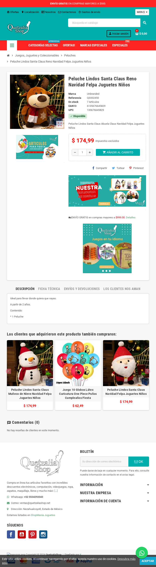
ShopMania (37, 515)
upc (71, 109)
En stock (73, 101)
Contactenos (68, 12)
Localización (30, 12)
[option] (30, 375)
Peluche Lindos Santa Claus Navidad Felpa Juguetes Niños (126, 391)
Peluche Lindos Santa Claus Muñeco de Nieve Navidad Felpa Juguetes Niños (30, 393)
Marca (72, 93)
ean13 (72, 105)
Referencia (74, 97)
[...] (55, 490)
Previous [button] (8, 371)
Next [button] (147, 371)
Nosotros (50, 12)
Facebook (11, 534)
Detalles (130, 217)
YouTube (22, 534)
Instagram (43, 534)
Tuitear (121, 168)
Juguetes (49, 515)
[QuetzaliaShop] (19, 27)
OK (140, 462)
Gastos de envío (89, 12)
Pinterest (138, 168)
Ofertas (13, 12)
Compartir (101, 168)
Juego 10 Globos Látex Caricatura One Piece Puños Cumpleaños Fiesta (78, 393)
